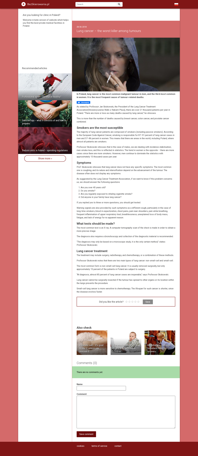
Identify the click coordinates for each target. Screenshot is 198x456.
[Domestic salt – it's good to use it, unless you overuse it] (92, 342)
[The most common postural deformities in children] (126, 342)
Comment (82, 394)
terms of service (99, 446)
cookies (80, 446)
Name (80, 384)
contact (117, 446)
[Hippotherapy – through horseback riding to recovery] (160, 342)
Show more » (45, 158)
